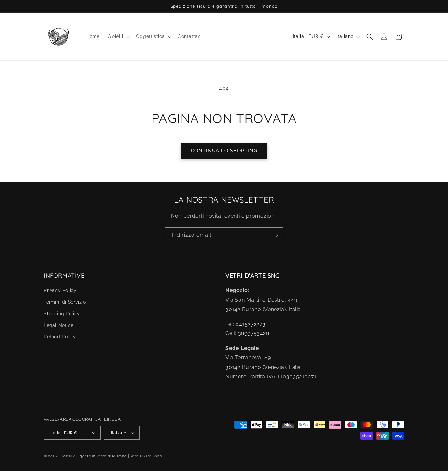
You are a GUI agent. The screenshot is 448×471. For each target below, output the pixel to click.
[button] (118, 36)
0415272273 (250, 324)
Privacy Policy (60, 290)
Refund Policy (60, 336)
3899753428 (253, 334)
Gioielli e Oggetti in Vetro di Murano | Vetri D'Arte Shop (111, 456)
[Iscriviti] (275, 235)
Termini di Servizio (65, 302)
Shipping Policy (62, 313)
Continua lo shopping (224, 151)
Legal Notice (58, 325)
